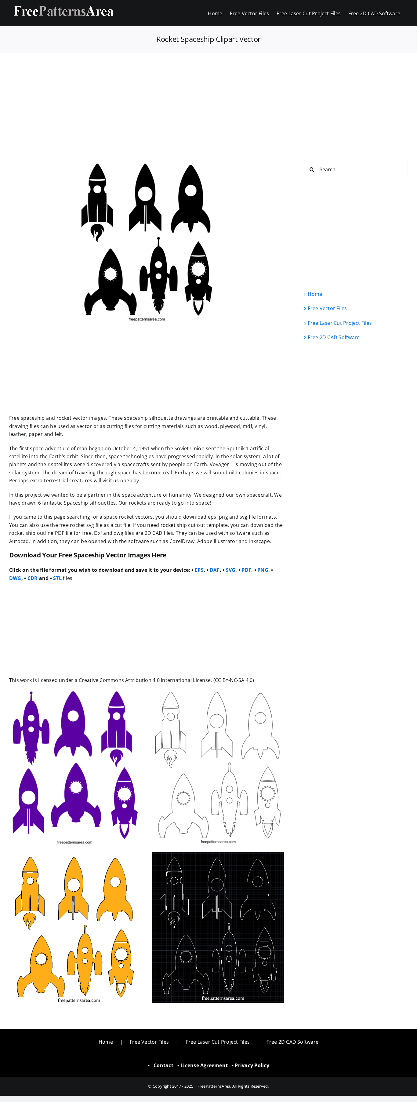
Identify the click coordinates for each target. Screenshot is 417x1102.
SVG (231, 570)
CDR (32, 578)
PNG (262, 570)
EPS (199, 570)
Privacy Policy (252, 1065)
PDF (246, 570)
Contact (163, 1065)
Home (315, 294)
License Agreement (204, 1065)
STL (57, 578)
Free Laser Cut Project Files (340, 323)
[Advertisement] (208, 98)
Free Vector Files (327, 308)
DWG (15, 578)
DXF (215, 570)
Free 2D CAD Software (334, 337)
